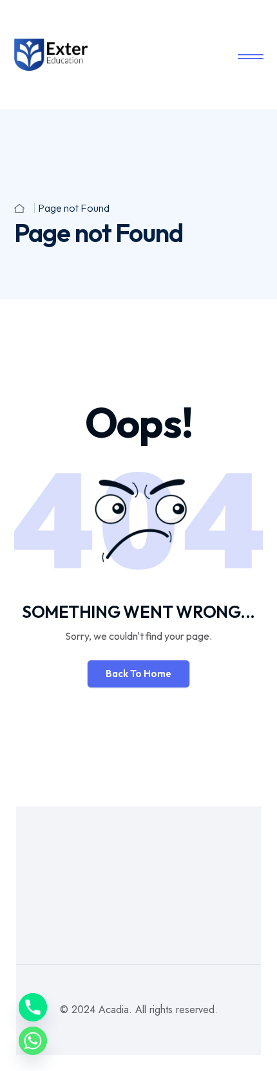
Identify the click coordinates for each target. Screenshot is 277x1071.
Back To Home (138, 673)
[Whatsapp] (33, 1041)
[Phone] (33, 1007)
